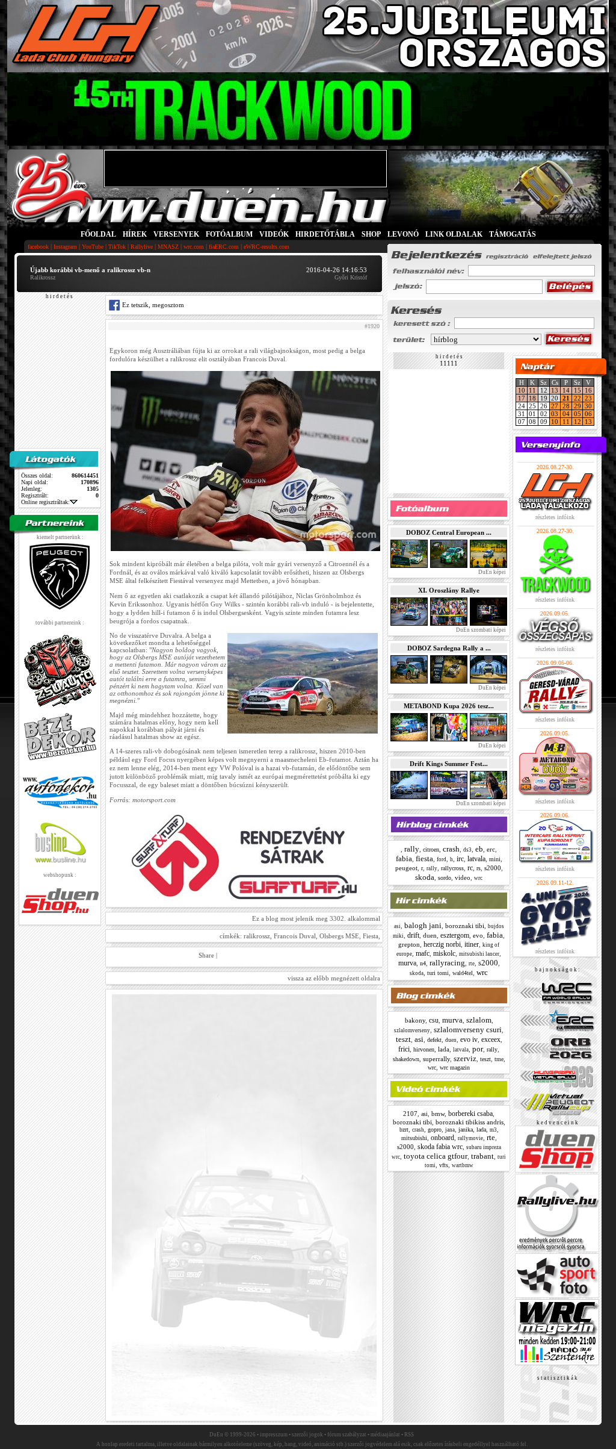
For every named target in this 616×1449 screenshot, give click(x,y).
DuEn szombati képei (480, 630)
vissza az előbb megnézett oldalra (334, 978)
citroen (431, 849)
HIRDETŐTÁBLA (325, 234)
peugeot (406, 867)
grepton (409, 944)
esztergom (454, 935)
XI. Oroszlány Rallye (448, 590)
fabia (404, 858)
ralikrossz (257, 936)
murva (407, 963)
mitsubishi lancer (479, 954)
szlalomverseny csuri (468, 1029)
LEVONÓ (403, 234)
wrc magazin (455, 1067)
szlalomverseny (412, 1030)
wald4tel (462, 973)
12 (577, 421)
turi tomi (438, 973)
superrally (436, 1058)
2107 (410, 1113)
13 (554, 390)
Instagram (65, 246)
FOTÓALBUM (229, 234)
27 (554, 406)
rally (411, 848)
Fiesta (370, 936)
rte (472, 964)
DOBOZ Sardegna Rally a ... (449, 648)
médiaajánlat (385, 1435)
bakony (415, 1020)
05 (577, 413)
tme (499, 1059)
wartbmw (462, 1165)
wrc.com (193, 246)
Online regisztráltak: (45, 502)
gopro (435, 1129)
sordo (444, 877)
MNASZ (168, 246)
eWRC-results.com (266, 246)
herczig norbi (442, 944)
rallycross (452, 868)
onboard (442, 1137)
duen (430, 935)
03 (554, 413)
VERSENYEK (176, 234)
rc (470, 868)
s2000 (492, 867)
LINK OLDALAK (453, 234)
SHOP (371, 234)
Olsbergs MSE (339, 936)
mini (494, 859)
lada (443, 1049)
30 (588, 406)
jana (450, 1130)
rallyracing (447, 962)
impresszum (274, 1435)
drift (413, 935)
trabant (482, 1156)
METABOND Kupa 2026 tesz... (449, 705)
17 (521, 398)
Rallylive (142, 246)
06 (588, 413)
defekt (434, 1039)
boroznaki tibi (464, 925)
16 (588, 390)
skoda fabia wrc (440, 1146)
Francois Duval (295, 936)
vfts (443, 1165)
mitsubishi (414, 1138)
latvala (476, 859)
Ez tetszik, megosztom (152, 304)
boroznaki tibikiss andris (470, 1122)
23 (588, 398)
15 (577, 390)
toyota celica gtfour (435, 1156)
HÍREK (135, 234)
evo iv (469, 1039)
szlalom (478, 1019)
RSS (409, 1435)
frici (404, 1049)
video (462, 877)
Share (206, 955)
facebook (38, 246)
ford (441, 859)
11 (532, 390)
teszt (403, 1039)
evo (478, 935)
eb (479, 848)
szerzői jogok (307, 1435)
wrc (478, 878)
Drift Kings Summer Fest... (449, 763)
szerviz (465, 1058)
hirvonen (423, 1049)
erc (491, 849)
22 (577, 398)
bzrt (403, 1129)
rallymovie (470, 1138)
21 (566, 398)
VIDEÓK (274, 234)
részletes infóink (554, 517)
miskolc (444, 953)
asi (397, 926)
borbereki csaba (470, 1113)
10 (521, 390)
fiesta (424, 858)
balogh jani (423, 925)
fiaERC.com (224, 246)
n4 (423, 963)
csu (434, 1020)
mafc (423, 953)
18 (532, 398)
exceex (490, 1039)
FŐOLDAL (98, 234)
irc (460, 859)
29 (577, 406)
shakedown (406, 1059)
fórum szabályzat (346, 1435)
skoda (424, 877)
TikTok (117, 246)
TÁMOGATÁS (512, 234)
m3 (493, 1130)
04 (566, 413)
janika (465, 1129)
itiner (471, 944)
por (477, 1048)
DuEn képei (491, 572)
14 (566, 390)
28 (566, 406)
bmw (438, 1113)
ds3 (467, 850)
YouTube (92, 246)
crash (451, 848)
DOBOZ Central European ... (448, 532)
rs (478, 868)
